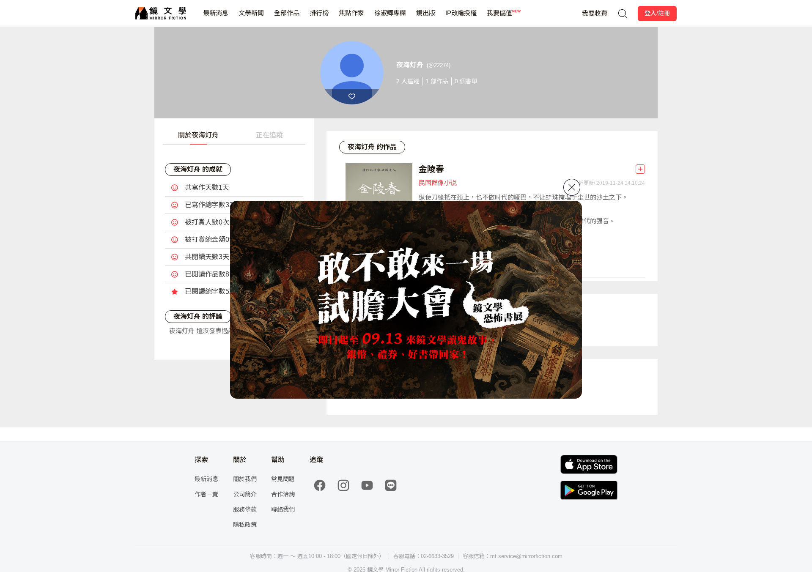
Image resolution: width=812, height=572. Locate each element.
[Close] (571, 187)
